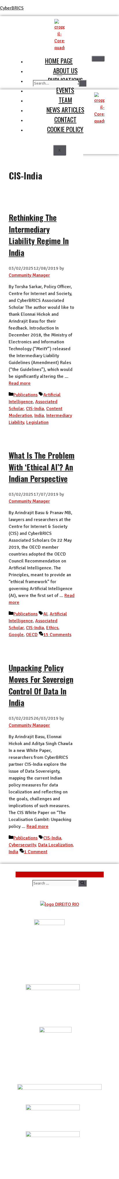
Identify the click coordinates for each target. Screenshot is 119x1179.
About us (65, 70)
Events (65, 90)
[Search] (82, 83)
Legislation (37, 422)
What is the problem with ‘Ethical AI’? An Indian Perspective (42, 466)
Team (65, 99)
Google (16, 635)
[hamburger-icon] (98, 59)
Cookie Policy (65, 129)
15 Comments (57, 635)
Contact (65, 119)
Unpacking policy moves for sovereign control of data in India (41, 685)
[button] (59, 73)
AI (45, 614)
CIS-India (35, 408)
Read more (20, 383)
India (39, 415)
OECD (32, 635)
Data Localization (55, 845)
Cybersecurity (22, 845)
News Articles (65, 109)
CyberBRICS (12, 8)
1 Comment (35, 852)
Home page (59, 60)
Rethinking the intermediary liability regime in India (39, 235)
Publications (25, 395)
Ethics (52, 628)
